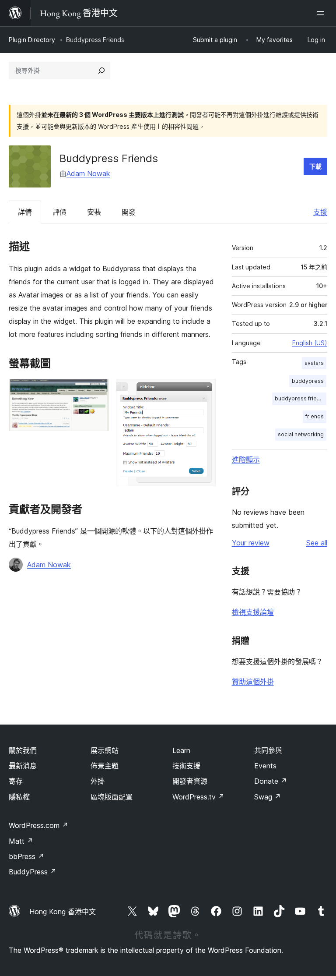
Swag (267, 796)
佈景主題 (105, 765)
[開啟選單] (322, 13)
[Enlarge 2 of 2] (204, 390)
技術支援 (186, 765)
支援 (320, 212)
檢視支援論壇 (253, 612)
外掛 (98, 781)
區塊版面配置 (112, 796)
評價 (59, 212)
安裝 (94, 212)
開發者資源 (189, 781)
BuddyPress (32, 871)
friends (314, 416)
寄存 (16, 781)
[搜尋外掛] (101, 70)
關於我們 (23, 750)
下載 (315, 166)
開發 (129, 212)
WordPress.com (38, 825)
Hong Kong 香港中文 (62, 911)
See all (316, 542)
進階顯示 (246, 459)
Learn (181, 750)
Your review (251, 542)
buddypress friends (300, 398)
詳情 (25, 212)
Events (265, 765)
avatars (314, 363)
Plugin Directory (32, 39)
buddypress (308, 381)
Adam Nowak (88, 173)
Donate (270, 781)
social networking (301, 434)
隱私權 (19, 796)
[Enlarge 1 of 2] (97, 390)
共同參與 (268, 750)
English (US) (309, 343)
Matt (21, 841)
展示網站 (105, 750)
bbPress (26, 856)
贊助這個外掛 (253, 681)
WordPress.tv (198, 796)
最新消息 (23, 765)
